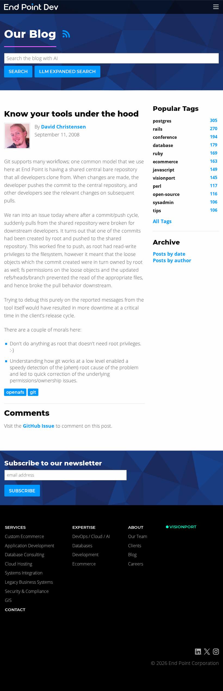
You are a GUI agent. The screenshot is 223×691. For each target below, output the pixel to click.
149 (185, 169)
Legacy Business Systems (29, 582)
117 (185, 186)
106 (185, 202)
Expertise (83, 527)
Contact (15, 609)
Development (85, 555)
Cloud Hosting (18, 564)
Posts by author (172, 260)
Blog (132, 555)
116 (185, 194)
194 (185, 137)
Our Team (137, 536)
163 (185, 161)
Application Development (29, 546)
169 (185, 153)
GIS (8, 600)
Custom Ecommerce (24, 536)
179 (185, 145)
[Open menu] (216, 7)
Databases (82, 546)
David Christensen (63, 126)
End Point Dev (31, 7)
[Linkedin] (198, 652)
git (33, 392)
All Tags (162, 221)
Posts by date (169, 254)
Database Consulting (24, 555)
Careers (135, 564)
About (135, 527)
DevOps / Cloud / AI (91, 536)
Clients (134, 546)
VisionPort (182, 526)
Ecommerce (84, 564)
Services (15, 527)
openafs (15, 392)
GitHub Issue (38, 426)
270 (185, 129)
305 (185, 120)
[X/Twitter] (207, 652)
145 (185, 177)
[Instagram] (216, 652)
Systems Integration (23, 573)
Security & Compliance (27, 591)
